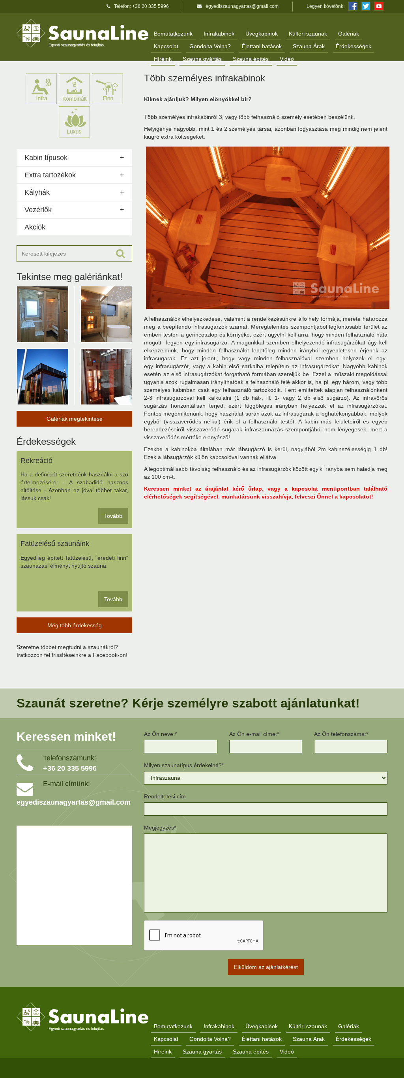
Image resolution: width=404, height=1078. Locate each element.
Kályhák (37, 192)
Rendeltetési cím (165, 796)
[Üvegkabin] (106, 314)
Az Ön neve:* (160, 734)
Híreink (163, 59)
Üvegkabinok (261, 33)
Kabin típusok (45, 158)
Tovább (113, 516)
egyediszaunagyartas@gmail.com (242, 6)
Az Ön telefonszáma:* (341, 734)
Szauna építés (251, 59)
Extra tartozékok (50, 175)
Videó (287, 59)
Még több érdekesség (74, 625)
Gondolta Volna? (210, 46)
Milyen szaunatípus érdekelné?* (184, 765)
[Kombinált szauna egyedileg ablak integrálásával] (43, 314)
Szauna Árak (309, 46)
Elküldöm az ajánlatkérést (266, 967)
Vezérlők (38, 210)
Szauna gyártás (202, 59)
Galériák (348, 33)
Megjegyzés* (160, 827)
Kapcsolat (166, 46)
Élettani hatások (262, 46)
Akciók (34, 227)
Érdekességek (353, 46)
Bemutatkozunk (173, 33)
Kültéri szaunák (308, 33)
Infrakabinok (219, 33)
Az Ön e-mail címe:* (254, 734)
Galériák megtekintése (75, 419)
